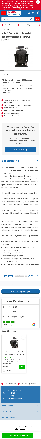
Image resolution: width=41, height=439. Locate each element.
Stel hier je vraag (20, 149)
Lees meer (6, 92)
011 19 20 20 (12, 307)
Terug (6, 29)
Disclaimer (26, 427)
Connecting (11, 312)
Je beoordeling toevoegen (20, 291)
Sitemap (22, 429)
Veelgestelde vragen (13, 390)
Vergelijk (7, 40)
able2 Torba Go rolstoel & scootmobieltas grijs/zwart (13, 353)
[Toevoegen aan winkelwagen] (22, 367)
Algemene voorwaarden (13, 427)
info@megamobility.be (15, 317)
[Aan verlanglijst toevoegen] (23, 337)
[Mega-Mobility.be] (14, 13)
